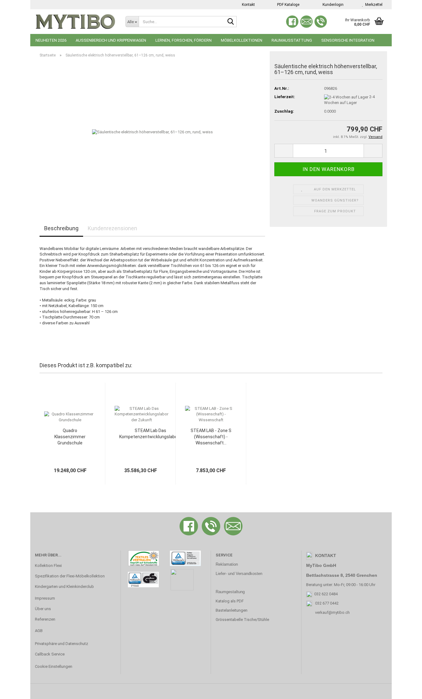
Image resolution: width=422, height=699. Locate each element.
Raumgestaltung (230, 591)
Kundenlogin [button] (332, 4)
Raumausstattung (292, 40)
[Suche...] (231, 21)
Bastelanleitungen (231, 610)
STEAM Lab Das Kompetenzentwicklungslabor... (150, 433)
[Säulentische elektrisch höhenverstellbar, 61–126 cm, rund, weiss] (152, 132)
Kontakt (248, 4)
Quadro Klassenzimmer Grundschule (70, 436)
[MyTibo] (75, 21)
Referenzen (45, 619)
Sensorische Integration (347, 40)
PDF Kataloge (287, 4)
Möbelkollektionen (241, 40)
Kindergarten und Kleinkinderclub (64, 586)
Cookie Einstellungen (53, 666)
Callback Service (50, 654)
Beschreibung (61, 228)
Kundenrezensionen (112, 228)
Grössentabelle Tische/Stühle (242, 619)
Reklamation (227, 564)
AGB (39, 630)
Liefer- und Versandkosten (239, 573)
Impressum (45, 598)
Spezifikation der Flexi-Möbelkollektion (70, 576)
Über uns (43, 608)
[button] (283, 151)
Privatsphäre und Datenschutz (61, 643)
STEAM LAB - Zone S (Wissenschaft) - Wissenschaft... (211, 436)
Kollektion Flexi (48, 565)
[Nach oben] (405, 689)
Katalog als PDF (230, 601)
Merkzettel (372, 4)
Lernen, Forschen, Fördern (183, 40)
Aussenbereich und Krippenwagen (111, 40)
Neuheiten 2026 (51, 40)
